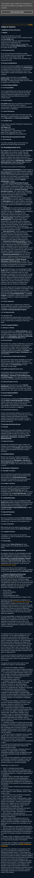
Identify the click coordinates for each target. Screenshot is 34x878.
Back (30, 24)
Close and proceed (17, 12)
